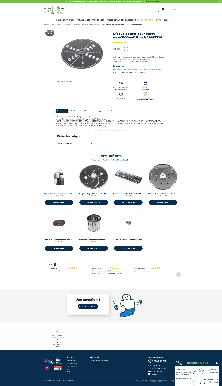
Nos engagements (73, 363)
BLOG (166, 20)
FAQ (68, 372)
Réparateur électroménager (99, 360)
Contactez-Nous (157, 371)
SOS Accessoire (152, 1)
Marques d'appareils (64, 20)
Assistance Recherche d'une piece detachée (183, 372)
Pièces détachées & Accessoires (123, 20)
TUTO (158, 20)
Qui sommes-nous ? (74, 360)
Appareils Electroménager (90, 20)
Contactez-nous (88, 306)
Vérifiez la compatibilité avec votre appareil (88, 111)
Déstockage (147, 20)
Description (62, 111)
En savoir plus (119, 66)
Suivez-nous (155, 374)
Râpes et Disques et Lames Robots (86, 25)
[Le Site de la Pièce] (54, 16)
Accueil (46, 25)
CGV (68, 369)
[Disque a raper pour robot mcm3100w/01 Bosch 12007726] (50, 33)
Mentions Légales (72, 366)
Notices (112, 111)
